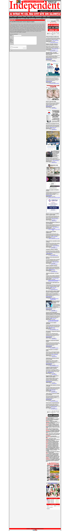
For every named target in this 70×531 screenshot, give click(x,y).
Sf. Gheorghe (51, 83)
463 (53, 33)
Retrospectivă (38, 18)
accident (56, 255)
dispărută (55, 374)
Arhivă (48, 16)
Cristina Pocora (52, 401)
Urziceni (52, 310)
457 (54, 32)
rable (58, 365)
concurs (54, 50)
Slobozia (51, 50)
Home (11, 16)
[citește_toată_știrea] (55, 40)
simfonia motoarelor (51, 280)
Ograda (54, 255)
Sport (33, 16)
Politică (24, 16)
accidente (57, 83)
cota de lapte (51, 320)
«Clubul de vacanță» (57, 197)
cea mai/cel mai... (13, 18)
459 (58, 32)
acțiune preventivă (55, 42)
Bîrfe (27, 18)
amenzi (55, 220)
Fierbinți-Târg (53, 289)
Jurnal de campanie (46, 18)
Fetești (52, 247)
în (52, 417)
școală (57, 329)
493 (52, 34)
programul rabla (54, 383)
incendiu (55, 162)
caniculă (53, 338)
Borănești (49, 229)
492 (58, 33)
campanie (56, 401)
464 (54, 33)
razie (56, 310)
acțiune (56, 271)
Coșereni (56, 229)
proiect (53, 329)
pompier (57, 50)
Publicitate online (38, 16)
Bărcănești (53, 229)
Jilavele (51, 255)
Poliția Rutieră (55, 365)
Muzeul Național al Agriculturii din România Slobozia (54, 280)
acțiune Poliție (57, 238)
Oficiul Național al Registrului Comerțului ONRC (54, 299)
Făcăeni (54, 83)
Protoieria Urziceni (51, 197)
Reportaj (28, 16)
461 (49, 33)
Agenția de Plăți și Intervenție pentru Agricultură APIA (53, 320)
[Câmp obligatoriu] (53, 481)
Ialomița (53, 129)
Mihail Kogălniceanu (52, 238)
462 (51, 33)
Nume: (11, 35)
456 (52, 32)
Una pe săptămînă (21, 18)
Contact (44, 16)
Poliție (51, 42)
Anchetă (15, 16)
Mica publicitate (32, 18)
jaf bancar (56, 289)
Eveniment (20, 16)
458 (56, 32)
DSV (51, 408)
